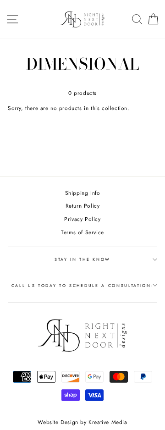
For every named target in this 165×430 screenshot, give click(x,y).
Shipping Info (82, 193)
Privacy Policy (82, 219)
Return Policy (83, 205)
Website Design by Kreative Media (82, 422)
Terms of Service (82, 232)
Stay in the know (82, 259)
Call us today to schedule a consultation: (82, 285)
